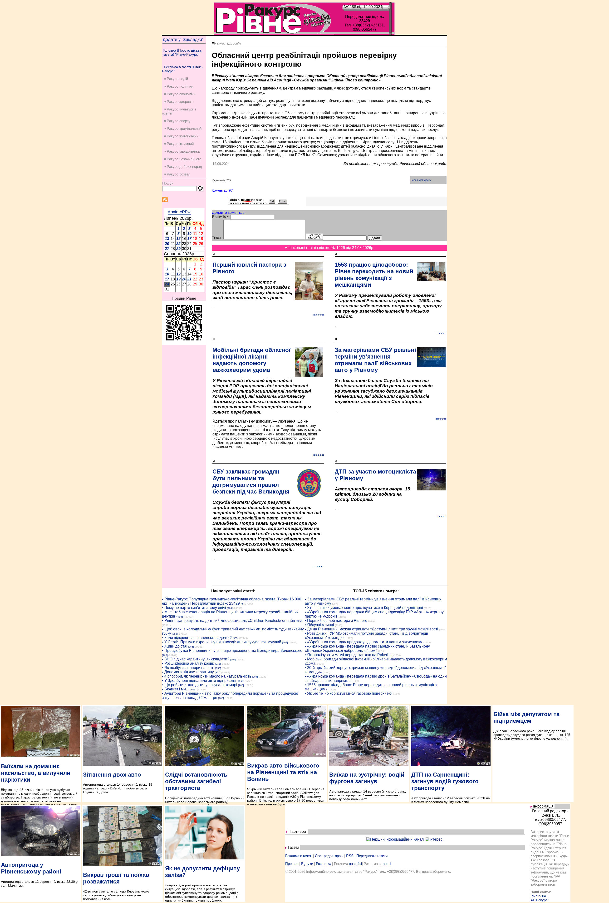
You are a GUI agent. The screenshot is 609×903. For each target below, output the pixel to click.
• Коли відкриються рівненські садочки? (197, 638)
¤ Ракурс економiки (179, 94)
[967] (218, 672)
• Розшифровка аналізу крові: (188, 663)
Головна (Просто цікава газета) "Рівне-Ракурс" (182, 52)
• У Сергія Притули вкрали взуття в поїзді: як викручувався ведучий (221, 642)
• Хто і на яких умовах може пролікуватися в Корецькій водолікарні (364, 608)
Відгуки (307, 864)
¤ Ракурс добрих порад (183, 167)
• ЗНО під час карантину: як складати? (195, 659)
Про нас (291, 864)
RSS (350, 856)
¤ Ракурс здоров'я (178, 102)
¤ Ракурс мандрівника (182, 151)
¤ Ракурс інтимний (179, 144)
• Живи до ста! (174, 646)
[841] (218, 664)
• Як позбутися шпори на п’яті (188, 668)
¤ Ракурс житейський (181, 136)
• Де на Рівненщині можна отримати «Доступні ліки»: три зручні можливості (371, 629)
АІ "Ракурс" (539, 900)
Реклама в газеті (298, 856)
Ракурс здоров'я (227, 43)
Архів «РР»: (179, 212)
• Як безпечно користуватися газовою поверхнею (348, 693)
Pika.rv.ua (538, 896)
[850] (218, 668)
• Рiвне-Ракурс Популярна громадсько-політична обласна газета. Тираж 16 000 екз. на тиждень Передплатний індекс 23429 (231, 601)
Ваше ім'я (220, 217)
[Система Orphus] (258, 203)
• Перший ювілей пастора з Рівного (336, 621)
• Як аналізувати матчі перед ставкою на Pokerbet (349, 655)
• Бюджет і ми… (176, 689)
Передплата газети (372, 856)
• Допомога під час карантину (188, 672)
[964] (230, 608)
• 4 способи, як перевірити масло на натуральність (206, 676)
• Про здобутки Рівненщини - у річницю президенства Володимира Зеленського (232, 651)
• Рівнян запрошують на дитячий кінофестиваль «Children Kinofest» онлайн (228, 621)
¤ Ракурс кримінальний (182, 128)
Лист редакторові (329, 856)
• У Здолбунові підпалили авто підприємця (199, 680)
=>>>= (318, 315)
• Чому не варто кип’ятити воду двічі (194, 608)
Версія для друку (421, 180)
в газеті (385, 864)
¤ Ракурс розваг (177, 174)
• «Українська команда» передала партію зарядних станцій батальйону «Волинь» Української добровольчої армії (367, 648)
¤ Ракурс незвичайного (182, 159)
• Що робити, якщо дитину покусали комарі (199, 685)
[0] (242, 604)
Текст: (217, 238)
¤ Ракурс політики (178, 86)
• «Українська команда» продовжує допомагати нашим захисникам (363, 642)
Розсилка (323, 864)
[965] (181, 616)
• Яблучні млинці (319, 625)
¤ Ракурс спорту (177, 121)
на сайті (355, 864)
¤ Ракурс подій (176, 79)
